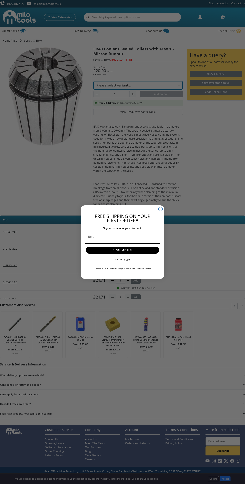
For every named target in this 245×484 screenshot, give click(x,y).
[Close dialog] (160, 209)
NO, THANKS (122, 260)
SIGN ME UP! (122, 250)
